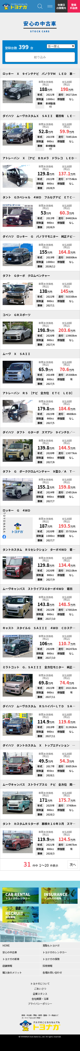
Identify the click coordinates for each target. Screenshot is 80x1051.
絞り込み (40, 57)
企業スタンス (40, 993)
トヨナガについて (40, 983)
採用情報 (47, 966)
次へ (73, 864)
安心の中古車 (9, 952)
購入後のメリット (12, 972)
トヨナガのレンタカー (55, 952)
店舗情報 (7, 966)
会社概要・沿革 (40, 999)
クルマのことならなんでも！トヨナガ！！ (14, 6)
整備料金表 (73, 6)
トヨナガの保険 (51, 959)
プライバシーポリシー (40, 1003)
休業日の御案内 (61, 6)
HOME (6, 945)
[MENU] (50, 6)
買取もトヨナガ (51, 945)
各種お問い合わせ (52, 972)
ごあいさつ (40, 988)
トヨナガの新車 (10, 959)
